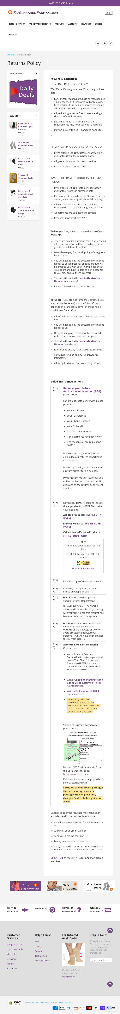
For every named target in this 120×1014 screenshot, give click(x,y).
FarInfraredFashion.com (39, 1002)
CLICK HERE (56, 858)
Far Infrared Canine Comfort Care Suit (25, 194)
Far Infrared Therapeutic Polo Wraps (26, 210)
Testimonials (41, 955)
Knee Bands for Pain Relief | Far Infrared (25, 126)
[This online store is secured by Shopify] (14, 1002)
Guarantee (12, 954)
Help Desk (86, 24)
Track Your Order (15, 949)
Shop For (20, 24)
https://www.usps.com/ (75, 774)
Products (59, 24)
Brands (98, 24)
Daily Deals (16, 73)
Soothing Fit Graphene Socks (25, 144)
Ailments (72, 24)
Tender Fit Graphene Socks (25, 176)
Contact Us (12, 968)
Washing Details (42, 960)
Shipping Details (14, 944)
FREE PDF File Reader (83, 568)
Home (11, 24)
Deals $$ (12, 34)
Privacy (38, 946)
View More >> (68, 976)
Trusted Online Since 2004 (61, 1002)
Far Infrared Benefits (40, 24)
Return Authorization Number (77, 280)
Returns (11, 963)
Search (38, 941)
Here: (70, 3)
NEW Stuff (15, 116)
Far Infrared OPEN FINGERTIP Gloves (25, 161)
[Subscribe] (109, 960)
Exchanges (12, 959)
